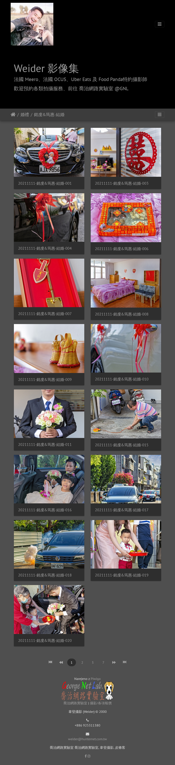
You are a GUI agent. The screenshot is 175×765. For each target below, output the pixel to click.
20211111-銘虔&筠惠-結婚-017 (122, 510)
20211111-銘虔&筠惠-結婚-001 (45, 183)
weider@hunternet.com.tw (87, 739)
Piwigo (96, 679)
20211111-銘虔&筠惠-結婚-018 (45, 575)
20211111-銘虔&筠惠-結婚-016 (45, 510)
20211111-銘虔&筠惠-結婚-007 (45, 313)
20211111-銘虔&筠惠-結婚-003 (122, 183)
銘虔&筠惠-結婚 (49, 114)
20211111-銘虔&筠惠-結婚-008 (122, 314)
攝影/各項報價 (101, 703)
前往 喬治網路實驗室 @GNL (98, 88)
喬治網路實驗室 (75, 703)
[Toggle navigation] (159, 24)
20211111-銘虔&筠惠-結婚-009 (45, 379)
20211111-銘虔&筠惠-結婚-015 (122, 445)
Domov (13, 114)
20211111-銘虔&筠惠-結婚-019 (122, 575)
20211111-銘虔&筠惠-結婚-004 (45, 248)
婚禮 (24, 114)
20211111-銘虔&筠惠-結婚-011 (45, 444)
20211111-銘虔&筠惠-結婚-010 (122, 379)
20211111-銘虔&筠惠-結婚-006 (122, 248)
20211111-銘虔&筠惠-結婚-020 (45, 640)
